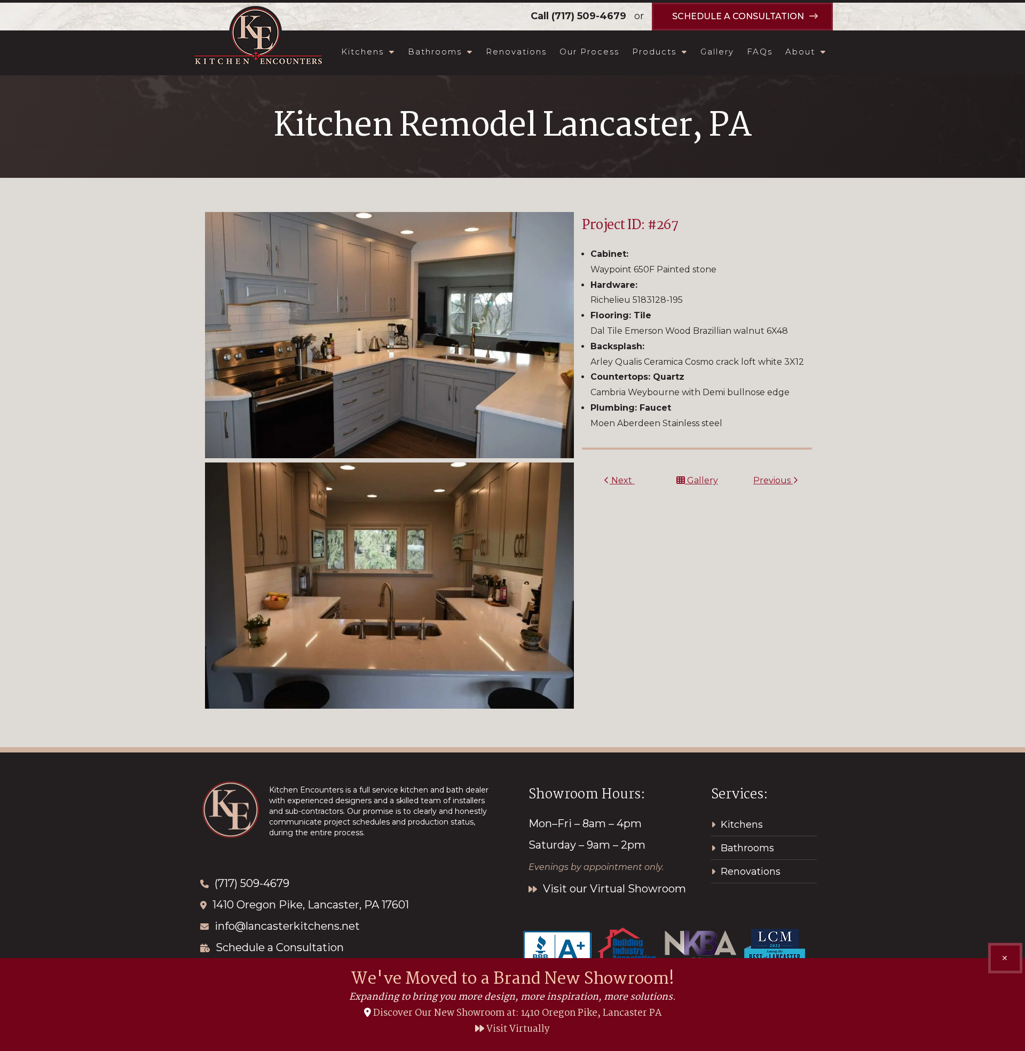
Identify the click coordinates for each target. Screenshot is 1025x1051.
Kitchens (362, 51)
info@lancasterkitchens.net (287, 926)
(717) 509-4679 (588, 16)
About (800, 51)
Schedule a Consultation (280, 947)
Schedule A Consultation (738, 16)
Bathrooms (435, 51)
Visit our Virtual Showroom (613, 888)
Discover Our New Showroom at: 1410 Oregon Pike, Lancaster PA (517, 1013)
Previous (773, 480)
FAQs (759, 51)
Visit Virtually (517, 1029)
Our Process (589, 51)
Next (621, 480)
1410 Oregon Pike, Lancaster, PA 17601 (310, 904)
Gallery (717, 51)
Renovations (516, 51)
